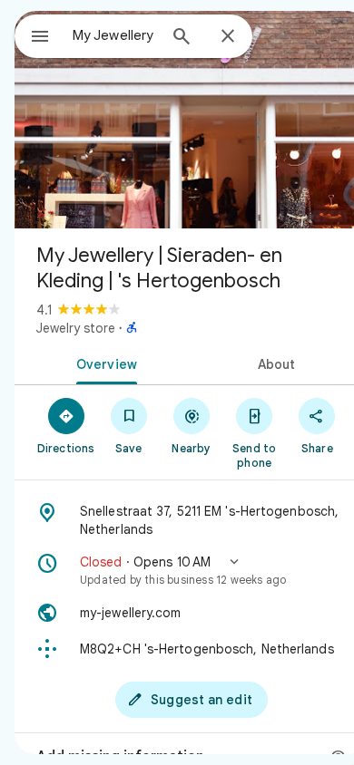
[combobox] (114, 35)
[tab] (103, 362)
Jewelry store (75, 328)
